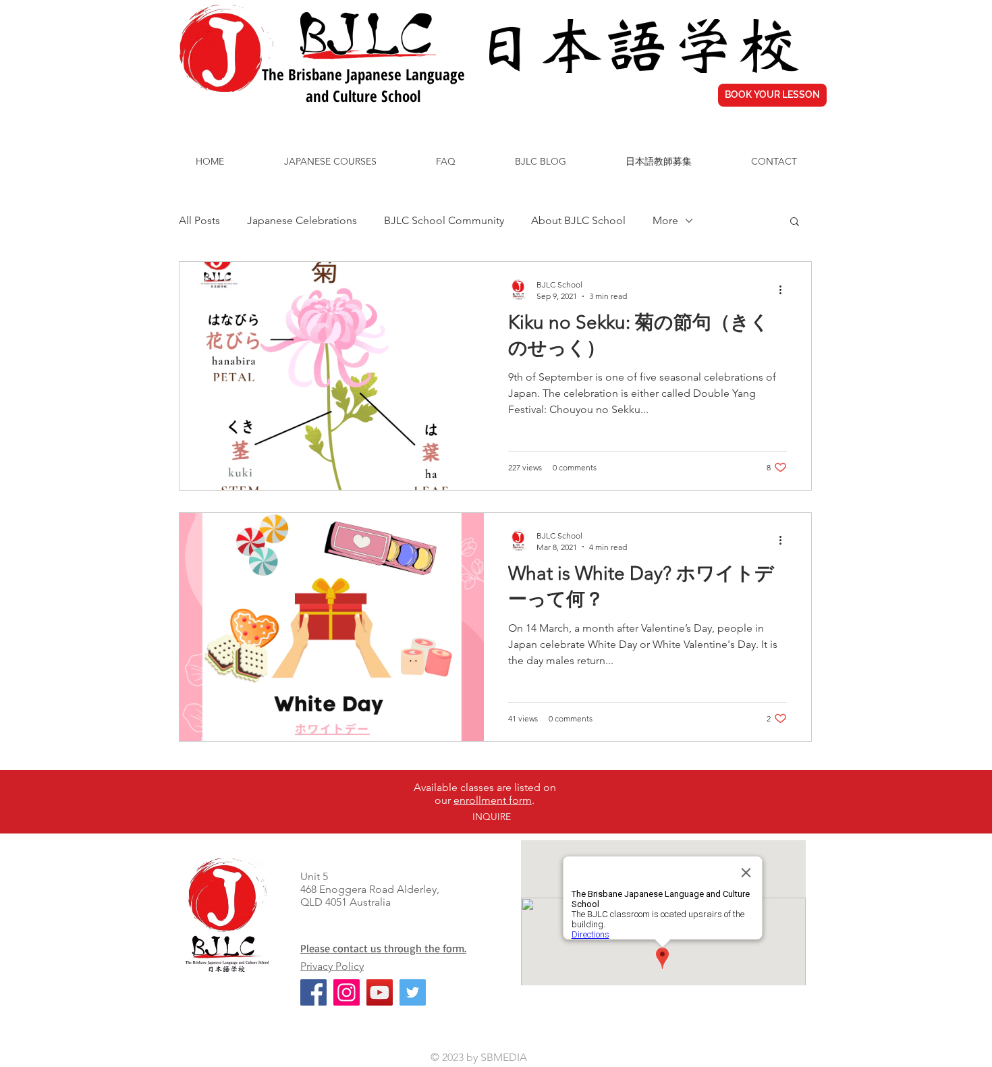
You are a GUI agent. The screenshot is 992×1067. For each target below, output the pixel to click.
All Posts (199, 220)
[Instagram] (346, 992)
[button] (794, 222)
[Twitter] (412, 992)
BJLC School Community (444, 220)
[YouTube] (379, 992)
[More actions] (785, 289)
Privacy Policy (332, 966)
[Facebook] (313, 992)
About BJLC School (578, 220)
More (665, 220)
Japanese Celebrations (302, 220)
